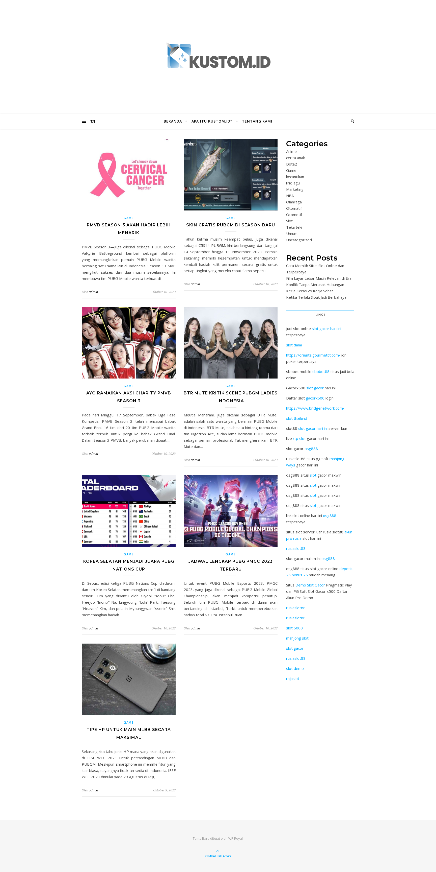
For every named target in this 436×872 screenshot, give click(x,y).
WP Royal (235, 838)
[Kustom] (218, 55)
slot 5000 (294, 627)
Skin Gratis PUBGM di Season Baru (230, 225)
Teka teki (294, 227)
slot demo (295, 668)
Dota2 (291, 164)
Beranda (173, 121)
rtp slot (299, 438)
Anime (291, 151)
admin (93, 292)
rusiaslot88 (296, 548)
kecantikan (295, 176)
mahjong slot (297, 638)
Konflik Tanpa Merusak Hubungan (315, 284)
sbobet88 (321, 371)
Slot (289, 220)
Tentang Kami (257, 121)
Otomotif (294, 214)
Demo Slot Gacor (310, 584)
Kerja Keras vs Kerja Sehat (309, 290)
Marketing (295, 189)
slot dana (294, 344)
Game (129, 218)
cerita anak (295, 157)
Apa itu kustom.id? (212, 121)
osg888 (311, 448)
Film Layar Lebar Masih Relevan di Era (318, 278)
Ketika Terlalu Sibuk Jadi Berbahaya (316, 297)
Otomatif (294, 208)
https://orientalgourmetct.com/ (313, 355)
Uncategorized (299, 239)
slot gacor (315, 387)
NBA (290, 195)
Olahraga (294, 201)
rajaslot (292, 678)
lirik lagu (293, 182)
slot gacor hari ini (326, 328)
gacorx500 (315, 397)
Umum (291, 233)
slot (313, 475)
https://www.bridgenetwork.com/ (315, 408)
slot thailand (296, 418)
